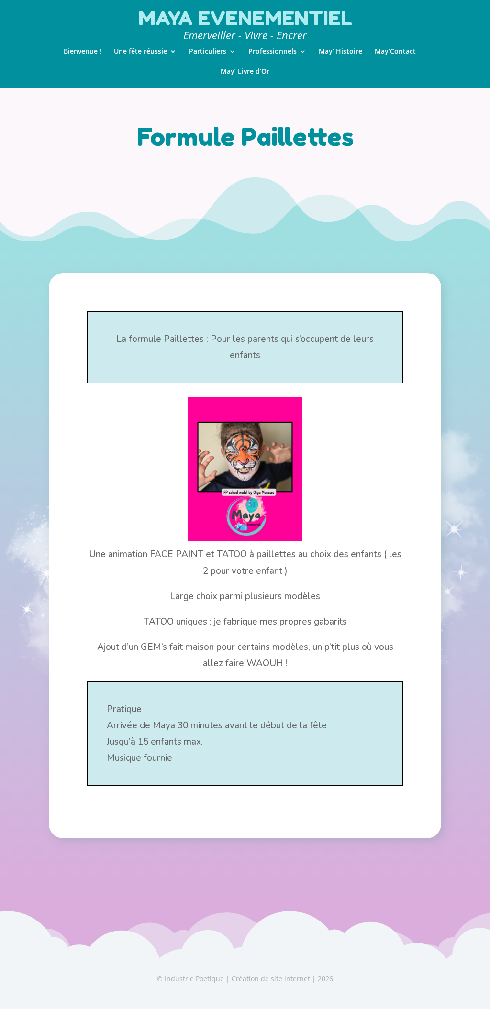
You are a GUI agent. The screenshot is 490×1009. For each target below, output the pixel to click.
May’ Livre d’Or (245, 72)
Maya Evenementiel (245, 18)
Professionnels (272, 51)
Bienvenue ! (82, 51)
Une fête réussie (140, 51)
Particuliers (207, 51)
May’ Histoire (340, 51)
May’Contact (395, 51)
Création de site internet (271, 978)
